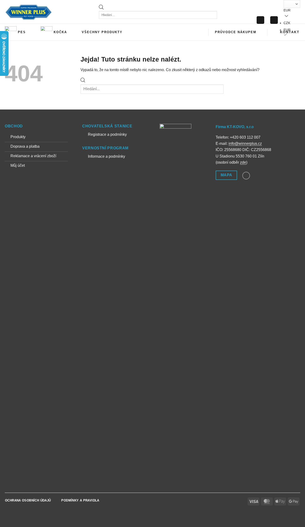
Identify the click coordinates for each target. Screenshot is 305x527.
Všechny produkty (102, 32)
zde (243, 162)
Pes (22, 32)
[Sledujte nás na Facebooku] (246, 176)
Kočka (60, 32)
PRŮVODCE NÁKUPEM (235, 32)
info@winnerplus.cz (245, 143)
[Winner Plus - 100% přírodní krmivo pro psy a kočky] (28, 11)
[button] (260, 20)
